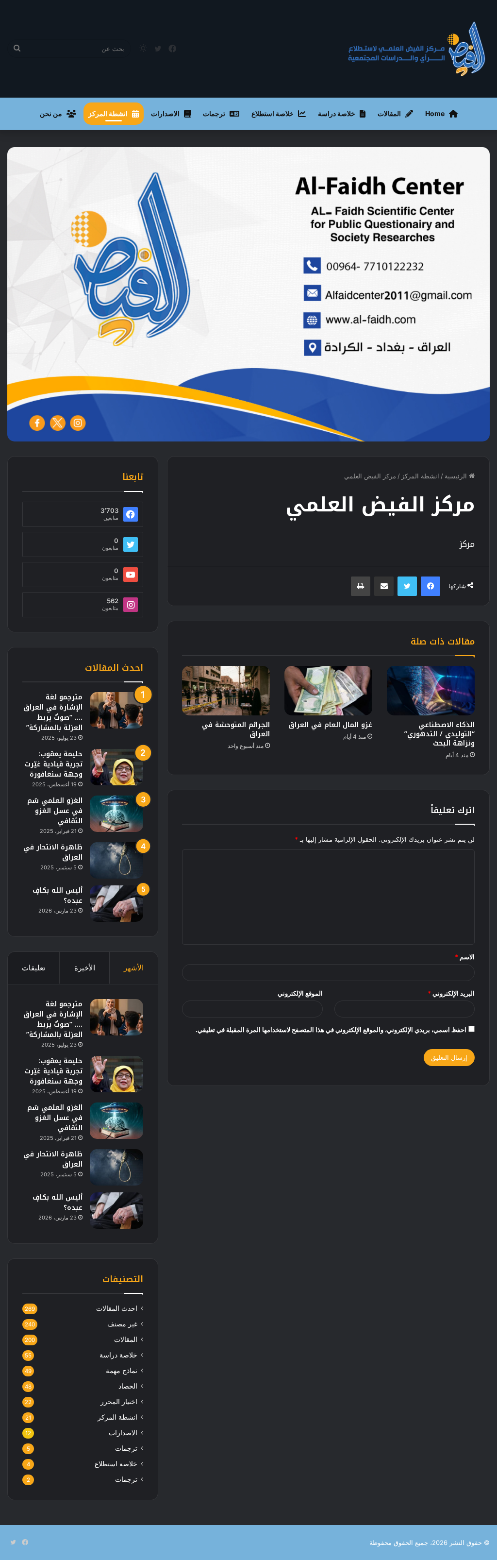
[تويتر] (407, 586)
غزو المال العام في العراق (330, 724)
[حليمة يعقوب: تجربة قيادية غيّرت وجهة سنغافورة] (116, 767)
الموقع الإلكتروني (300, 993)
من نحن (51, 113)
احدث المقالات (116, 1308)
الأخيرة (84, 967)
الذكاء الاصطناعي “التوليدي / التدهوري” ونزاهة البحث (439, 734)
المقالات (389, 113)
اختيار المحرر (118, 1402)
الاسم (465, 957)
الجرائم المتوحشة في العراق (236, 729)
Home (435, 113)
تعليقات (33, 967)
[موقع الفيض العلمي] (417, 49)
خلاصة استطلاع (272, 113)
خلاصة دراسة (336, 113)
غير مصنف (122, 1324)
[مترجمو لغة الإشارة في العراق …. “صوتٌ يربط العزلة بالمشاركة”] (116, 710)
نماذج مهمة (121, 1370)
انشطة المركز (108, 113)
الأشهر (134, 967)
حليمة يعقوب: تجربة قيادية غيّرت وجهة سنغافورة (54, 764)
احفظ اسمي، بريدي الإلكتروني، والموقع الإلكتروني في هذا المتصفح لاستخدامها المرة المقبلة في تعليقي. (331, 1030)
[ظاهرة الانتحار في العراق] (116, 860)
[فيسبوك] (430, 586)
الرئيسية (457, 476)
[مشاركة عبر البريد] (384, 586)
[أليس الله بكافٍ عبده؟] (116, 903)
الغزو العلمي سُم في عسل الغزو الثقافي (55, 811)
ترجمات (214, 113)
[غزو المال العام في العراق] (328, 690)
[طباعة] (360, 586)
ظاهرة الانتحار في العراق (53, 852)
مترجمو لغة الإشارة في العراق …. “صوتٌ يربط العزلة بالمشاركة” (53, 712)
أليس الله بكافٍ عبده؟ (58, 895)
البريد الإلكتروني (451, 993)
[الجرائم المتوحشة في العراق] (226, 690)
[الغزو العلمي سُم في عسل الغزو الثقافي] (116, 814)
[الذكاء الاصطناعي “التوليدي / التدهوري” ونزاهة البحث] (431, 690)
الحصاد (127, 1386)
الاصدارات (165, 113)
